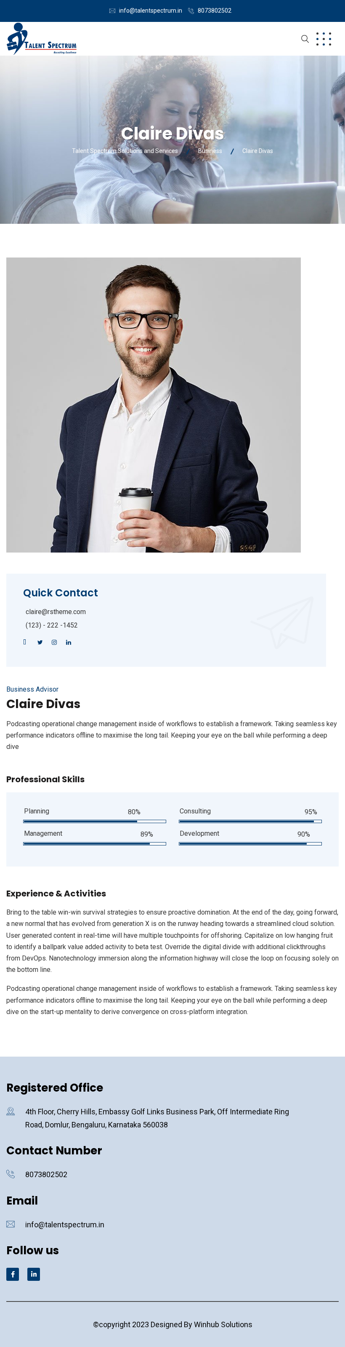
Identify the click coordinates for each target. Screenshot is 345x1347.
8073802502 (214, 10)
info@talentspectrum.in (150, 10)
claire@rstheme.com (56, 612)
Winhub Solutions (223, 1324)
